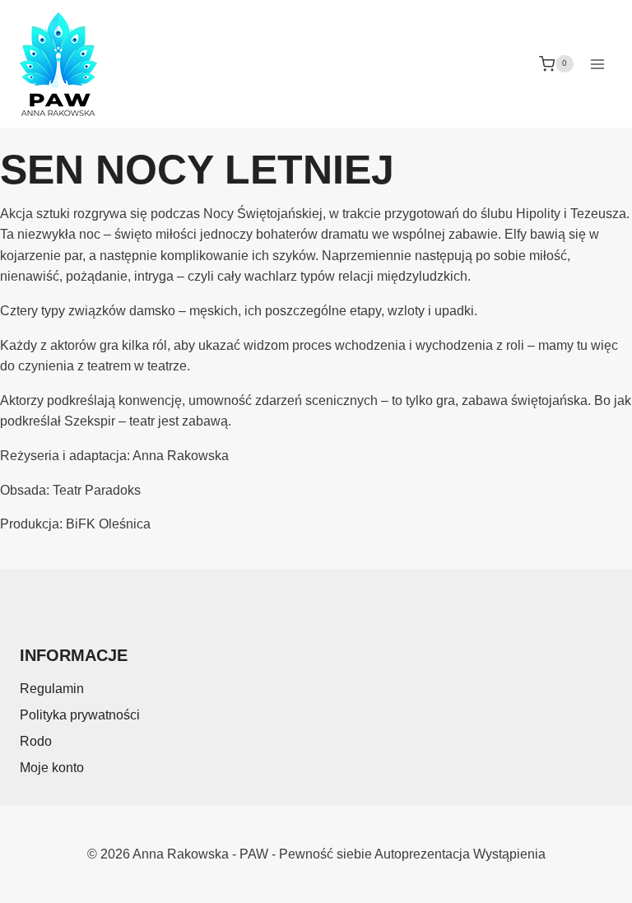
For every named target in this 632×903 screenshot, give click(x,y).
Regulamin (52, 689)
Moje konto (52, 768)
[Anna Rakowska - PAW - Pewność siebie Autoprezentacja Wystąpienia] (58, 64)
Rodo (36, 741)
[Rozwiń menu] (597, 64)
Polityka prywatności (80, 715)
